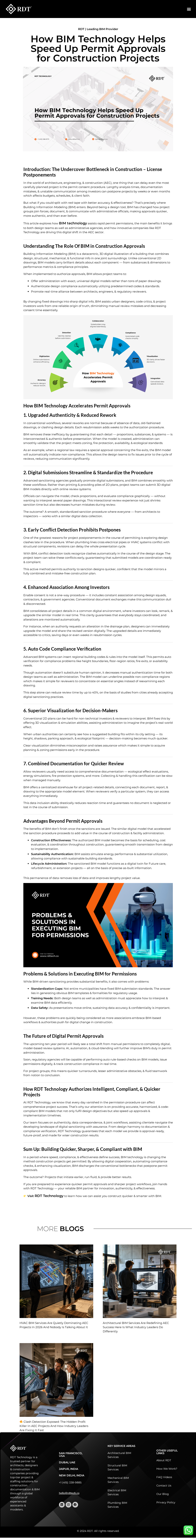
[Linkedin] (62, 1505)
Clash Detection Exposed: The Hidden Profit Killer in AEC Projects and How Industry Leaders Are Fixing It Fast (54, 1426)
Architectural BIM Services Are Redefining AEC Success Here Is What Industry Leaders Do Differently (136, 1327)
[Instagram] (68, 1505)
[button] (189, 9)
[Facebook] (75, 1505)
